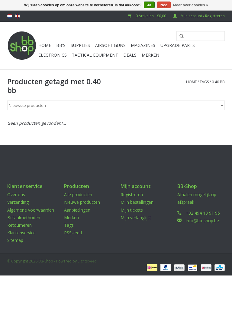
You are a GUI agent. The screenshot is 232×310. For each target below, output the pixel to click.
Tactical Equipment (95, 55)
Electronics (52, 55)
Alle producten (78, 194)
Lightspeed (87, 261)
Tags (204, 81)
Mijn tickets (132, 210)
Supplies (80, 45)
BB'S (61, 45)
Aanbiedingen (77, 210)
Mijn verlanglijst (136, 217)
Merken (150, 55)
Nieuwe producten (82, 202)
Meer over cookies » (190, 5)
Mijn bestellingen (137, 202)
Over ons (16, 194)
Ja (149, 5)
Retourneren (19, 225)
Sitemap (15, 240)
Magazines (143, 45)
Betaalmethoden (23, 217)
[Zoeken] (179, 36)
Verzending (18, 202)
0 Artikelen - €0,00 (151, 15)
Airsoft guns (110, 45)
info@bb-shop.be (202, 220)
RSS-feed (73, 233)
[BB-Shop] (22, 45)
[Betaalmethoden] (151, 267)
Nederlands (9, 16)
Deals (130, 55)
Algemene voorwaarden (30, 210)
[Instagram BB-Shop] (121, 159)
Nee (163, 5)
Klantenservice (21, 233)
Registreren (132, 194)
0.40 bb (218, 81)
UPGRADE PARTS (177, 45)
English (17, 16)
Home (44, 45)
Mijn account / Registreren (202, 15)
